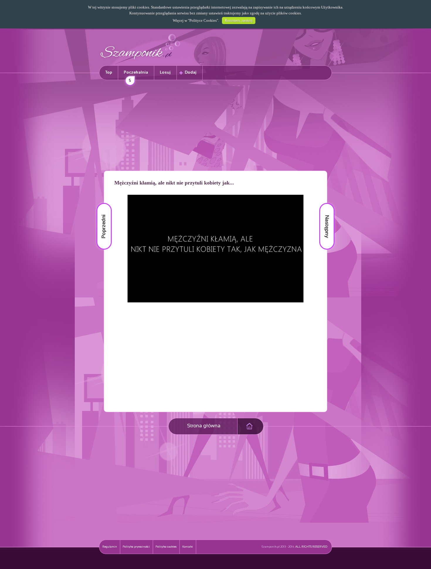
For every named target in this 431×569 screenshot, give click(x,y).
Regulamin (109, 547)
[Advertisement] (215, 126)
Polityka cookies (166, 547)
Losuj (165, 72)
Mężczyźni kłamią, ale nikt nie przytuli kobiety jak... (174, 183)
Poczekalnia (136, 75)
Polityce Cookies (203, 20)
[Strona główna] (140, 60)
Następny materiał (322, 203)
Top (108, 72)
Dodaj (190, 72)
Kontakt (187, 547)
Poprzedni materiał (101, 203)
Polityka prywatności (136, 547)
